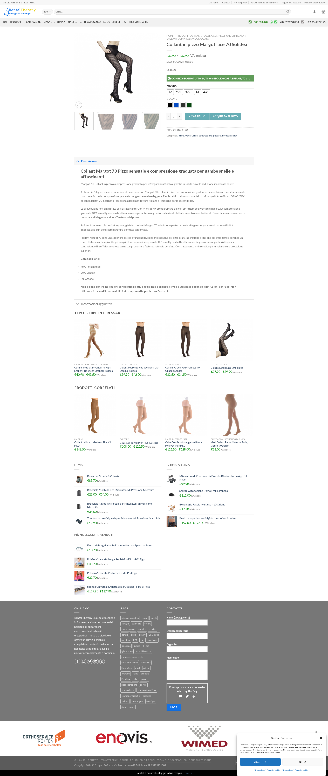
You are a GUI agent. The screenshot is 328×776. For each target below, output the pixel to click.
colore (172, 99)
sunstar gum (137, 701)
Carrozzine (33, 22)
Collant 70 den (184, 135)
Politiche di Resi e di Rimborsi (264, 2)
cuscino (152, 629)
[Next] (155, 71)
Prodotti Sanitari (188, 35)
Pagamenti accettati (291, 2)
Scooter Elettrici (114, 22)
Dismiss (187, 772)
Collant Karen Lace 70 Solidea (227, 367)
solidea (124, 701)
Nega (302, 761)
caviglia (125, 623)
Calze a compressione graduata (223, 35)
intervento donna (129, 662)
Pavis (135, 673)
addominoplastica (130, 618)
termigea (150, 701)
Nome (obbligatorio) (178, 617)
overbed (125, 673)
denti (133, 634)
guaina (137, 645)
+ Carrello (197, 116)
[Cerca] (288, 12)
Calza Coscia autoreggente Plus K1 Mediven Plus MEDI (184, 444)
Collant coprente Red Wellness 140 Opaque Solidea (139, 369)
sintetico (147, 695)
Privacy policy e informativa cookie (267, 770)
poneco (144, 679)
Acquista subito (225, 116)
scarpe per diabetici (130, 695)
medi (137, 668)
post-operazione (129, 684)
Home (170, 35)
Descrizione (89, 161)
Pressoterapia (138, 22)
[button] (321, 738)
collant (147, 623)
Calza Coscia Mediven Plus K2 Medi (139, 442)
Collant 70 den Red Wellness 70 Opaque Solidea (182, 369)
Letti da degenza (90, 22)
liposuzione (126, 668)
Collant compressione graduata (188, 38)
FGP (135, 640)
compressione (128, 629)
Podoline (125, 679)
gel (141, 640)
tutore (132, 707)
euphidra (125, 640)
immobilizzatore (143, 651)
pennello (145, 673)
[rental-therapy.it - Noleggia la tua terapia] (20, 11)
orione (146, 668)
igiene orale (127, 651)
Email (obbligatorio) (178, 630)
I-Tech (146, 645)
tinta (123, 707)
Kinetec (72, 22)
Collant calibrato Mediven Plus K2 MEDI (92, 444)
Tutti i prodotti (13, 22)
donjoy (142, 634)
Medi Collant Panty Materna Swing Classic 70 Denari (229, 444)
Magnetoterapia (54, 22)
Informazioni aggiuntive (97, 304)
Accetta (260, 761)
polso (135, 679)
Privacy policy (240, 2)
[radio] (170, 92)
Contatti (226, 2)
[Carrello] (323, 11)
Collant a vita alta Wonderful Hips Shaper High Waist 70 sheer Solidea (93, 369)
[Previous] (80, 71)
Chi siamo (213, 2)
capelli (154, 618)
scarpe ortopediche (147, 690)
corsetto (142, 629)
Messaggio (173, 657)
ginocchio (126, 645)
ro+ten (143, 684)
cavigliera (136, 623)
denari (124, 634)
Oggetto (172, 644)
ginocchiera (152, 640)
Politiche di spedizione (314, 2)
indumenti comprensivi (132, 657)
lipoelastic (146, 662)
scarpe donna (127, 690)
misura (171, 86)
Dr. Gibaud (154, 634)
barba (144, 618)
